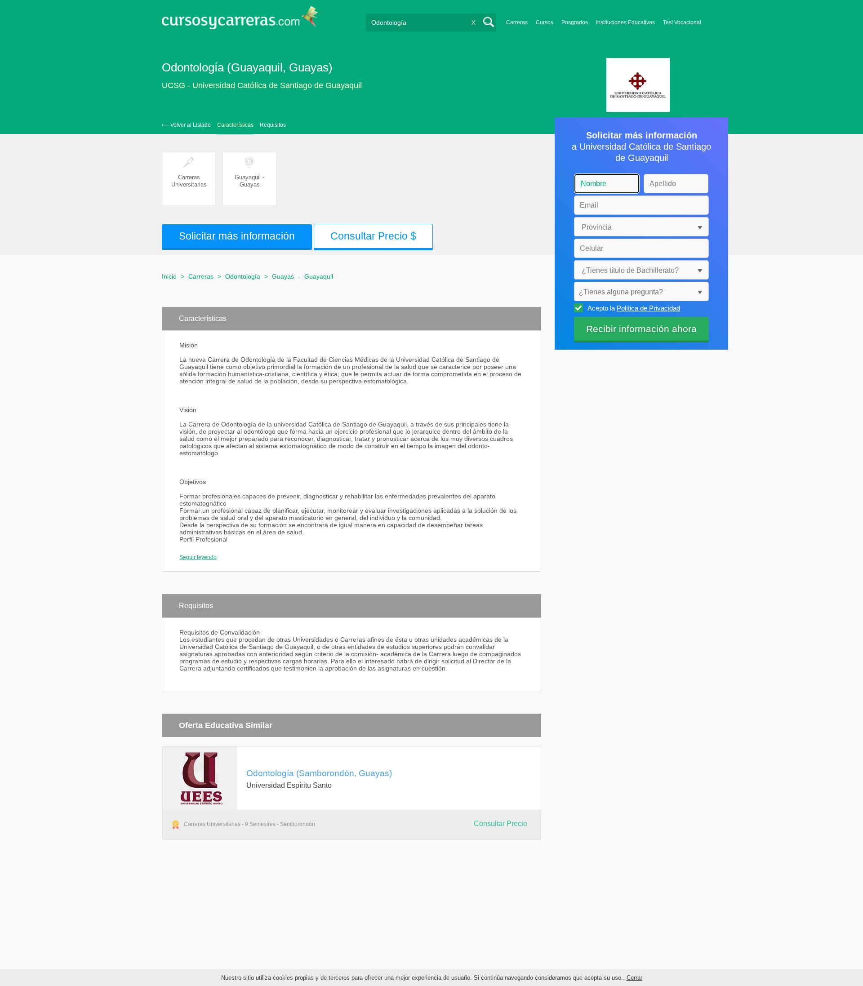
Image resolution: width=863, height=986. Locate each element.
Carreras (517, 22)
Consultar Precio (500, 823)
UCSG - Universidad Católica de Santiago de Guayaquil (262, 85)
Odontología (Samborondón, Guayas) (319, 773)
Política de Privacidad (648, 308)
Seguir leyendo (198, 557)
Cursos (544, 22)
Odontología (242, 276)
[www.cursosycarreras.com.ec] (240, 20)
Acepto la (633, 308)
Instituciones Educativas (625, 22)
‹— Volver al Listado (186, 125)
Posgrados (574, 22)
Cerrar (634, 977)
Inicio (169, 276)
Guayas (283, 276)
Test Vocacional (682, 22)
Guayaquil (318, 276)
